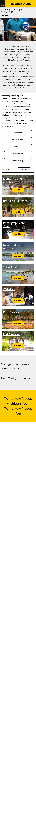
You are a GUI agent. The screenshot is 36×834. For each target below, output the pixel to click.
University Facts (18, 154)
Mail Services (11, 334)
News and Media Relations (13, 246)
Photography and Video (14, 224)
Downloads (18, 147)
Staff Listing (18, 161)
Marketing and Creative (12, 180)
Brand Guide (18, 133)
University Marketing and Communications (12, 10)
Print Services (11, 312)
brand (14, 101)
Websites (9, 289)
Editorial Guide (18, 140)
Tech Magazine (15, 54)
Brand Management (16, 201)
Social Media (11, 267)
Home (3, 15)
